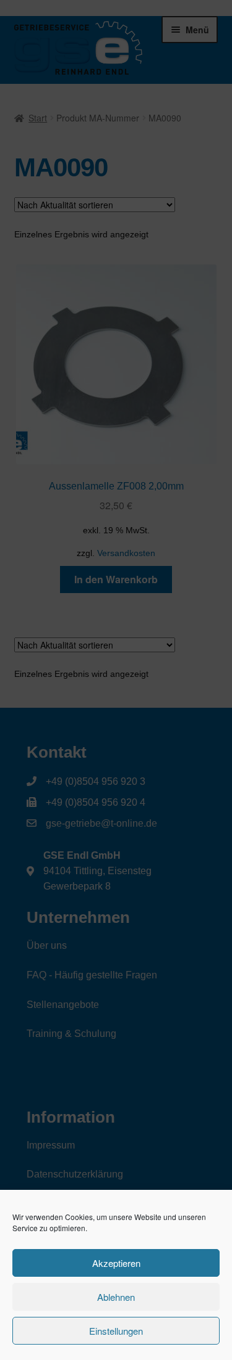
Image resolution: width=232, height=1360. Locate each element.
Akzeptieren (116, 1262)
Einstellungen (116, 1330)
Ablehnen (116, 1296)
